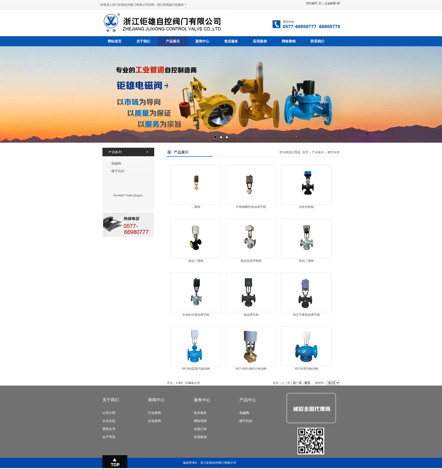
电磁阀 (116, 163)
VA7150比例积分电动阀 (251, 368)
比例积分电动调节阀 (195, 314)
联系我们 (317, 41)
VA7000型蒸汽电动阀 (196, 368)
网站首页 (115, 41)
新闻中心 (202, 41)
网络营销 (289, 41)
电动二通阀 (195, 260)
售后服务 (231, 41)
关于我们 (143, 41)
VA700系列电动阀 (306, 368)
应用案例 (260, 41)
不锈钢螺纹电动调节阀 (251, 206)
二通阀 (195, 206)
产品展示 (173, 41)
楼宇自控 (117, 170)
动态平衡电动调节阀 (306, 314)
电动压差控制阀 (251, 260)
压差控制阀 (306, 206)
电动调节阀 (251, 314)
